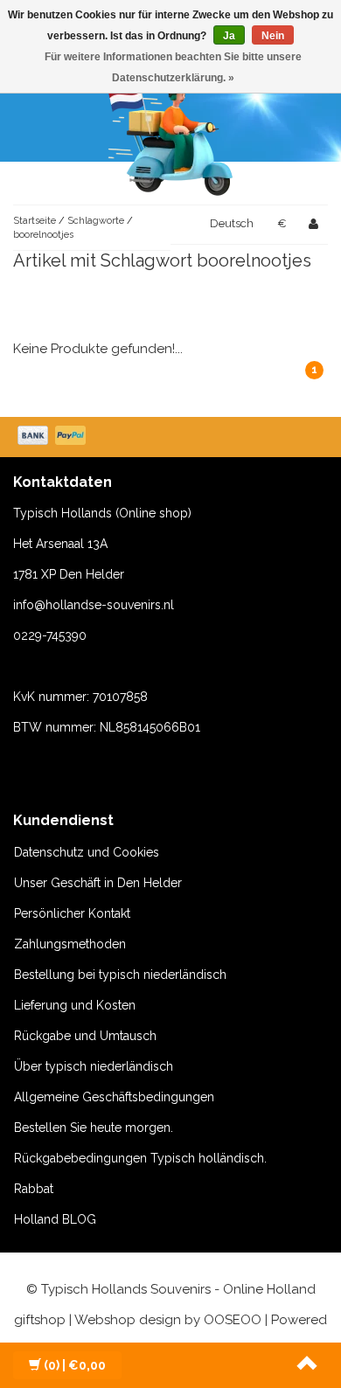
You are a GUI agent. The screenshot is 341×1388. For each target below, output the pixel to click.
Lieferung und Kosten (75, 1005)
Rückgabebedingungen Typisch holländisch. (140, 1158)
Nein (272, 36)
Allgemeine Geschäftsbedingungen (114, 1097)
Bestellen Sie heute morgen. (93, 1128)
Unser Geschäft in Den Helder (98, 883)
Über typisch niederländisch (93, 1066)
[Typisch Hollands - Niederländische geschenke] (170, 135)
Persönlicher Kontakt (72, 913)
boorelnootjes (43, 234)
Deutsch (232, 223)
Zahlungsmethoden (70, 944)
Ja (229, 36)
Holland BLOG (55, 1219)
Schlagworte (95, 220)
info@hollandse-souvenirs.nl (93, 605)
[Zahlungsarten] (53, 437)
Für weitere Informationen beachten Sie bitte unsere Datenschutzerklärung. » (173, 67)
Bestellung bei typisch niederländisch (120, 975)
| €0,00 (75, 1365)
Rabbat (33, 1189)
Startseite (34, 220)
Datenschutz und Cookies (86, 852)
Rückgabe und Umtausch (85, 1036)
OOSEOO (232, 1320)
